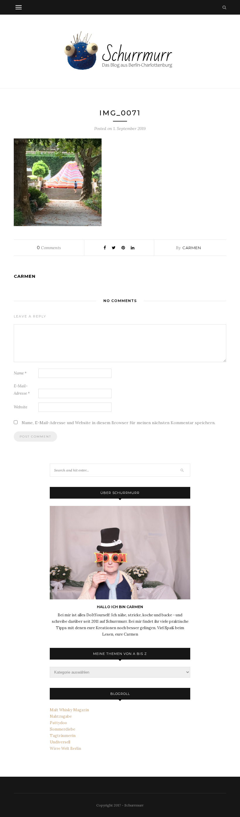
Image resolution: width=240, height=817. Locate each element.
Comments (49, 247)
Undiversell (60, 742)
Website (20, 407)
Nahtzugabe (61, 716)
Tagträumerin (63, 735)
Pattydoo (58, 722)
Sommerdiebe (62, 729)
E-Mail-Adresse (22, 390)
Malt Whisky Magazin (69, 709)
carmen (191, 247)
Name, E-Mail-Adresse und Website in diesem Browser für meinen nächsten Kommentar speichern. (118, 422)
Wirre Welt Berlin (65, 748)
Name (20, 373)
